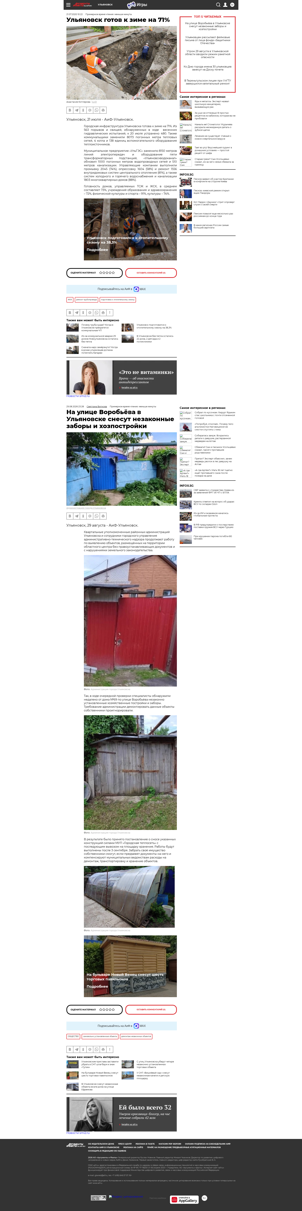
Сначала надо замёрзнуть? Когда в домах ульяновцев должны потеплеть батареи (99, 350)
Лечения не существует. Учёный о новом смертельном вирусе (213, 137)
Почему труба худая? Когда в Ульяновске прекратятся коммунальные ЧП (97, 328)
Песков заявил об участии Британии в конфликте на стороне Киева (214, 180)
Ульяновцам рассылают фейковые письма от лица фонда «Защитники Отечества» (207, 40)
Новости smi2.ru (78, 396)
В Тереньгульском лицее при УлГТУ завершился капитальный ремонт (207, 82)
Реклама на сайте (133, 1147)
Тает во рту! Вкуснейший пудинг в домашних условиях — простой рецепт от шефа (213, 150)
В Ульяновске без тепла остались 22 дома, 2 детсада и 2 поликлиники (155, 339)
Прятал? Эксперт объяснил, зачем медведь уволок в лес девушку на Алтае (213, 461)
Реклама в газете (145, 1144)
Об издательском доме (101, 1144)
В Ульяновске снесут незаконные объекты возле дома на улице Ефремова (99, 1087)
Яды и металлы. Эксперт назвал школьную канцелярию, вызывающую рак (212, 104)
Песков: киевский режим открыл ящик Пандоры (211, 191)
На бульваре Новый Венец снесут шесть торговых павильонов (125, 976)
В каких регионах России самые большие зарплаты (211, 226)
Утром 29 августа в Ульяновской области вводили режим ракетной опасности (207, 54)
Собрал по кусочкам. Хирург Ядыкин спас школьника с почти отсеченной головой (215, 415)
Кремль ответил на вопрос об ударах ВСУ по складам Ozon (214, 502)
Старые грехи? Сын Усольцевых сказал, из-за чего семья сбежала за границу (214, 162)
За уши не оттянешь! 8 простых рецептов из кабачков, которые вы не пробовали (215, 116)
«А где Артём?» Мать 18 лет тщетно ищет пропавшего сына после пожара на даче (214, 473)
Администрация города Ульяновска (86, 508)
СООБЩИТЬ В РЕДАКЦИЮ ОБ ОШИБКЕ (107, 1151)
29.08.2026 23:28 (75, 406)
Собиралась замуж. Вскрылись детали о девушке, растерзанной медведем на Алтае (213, 438)
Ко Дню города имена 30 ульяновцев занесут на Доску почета (208, 68)
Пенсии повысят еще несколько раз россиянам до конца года (213, 214)
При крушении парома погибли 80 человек (213, 537)
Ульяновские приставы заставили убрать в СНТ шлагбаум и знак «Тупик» (99, 1064)
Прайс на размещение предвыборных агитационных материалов (184, 1147)
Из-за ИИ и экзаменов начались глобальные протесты (211, 514)
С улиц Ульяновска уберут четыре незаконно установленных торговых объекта (155, 1064)
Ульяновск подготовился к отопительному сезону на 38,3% (127, 240)
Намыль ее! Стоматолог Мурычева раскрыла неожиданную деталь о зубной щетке (213, 127)
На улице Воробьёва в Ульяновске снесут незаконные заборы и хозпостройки (207, 26)
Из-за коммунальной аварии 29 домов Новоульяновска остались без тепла (99, 339)
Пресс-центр (125, 1144)
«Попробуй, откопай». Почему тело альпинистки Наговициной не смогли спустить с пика (214, 427)
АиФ (94, 102)
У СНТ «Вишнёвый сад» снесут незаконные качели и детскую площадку (153, 1075)
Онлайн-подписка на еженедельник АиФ (208, 1144)
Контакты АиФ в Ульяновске (103, 1147)
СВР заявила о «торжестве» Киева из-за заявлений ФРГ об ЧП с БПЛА (214, 491)
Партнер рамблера (157, 1198)
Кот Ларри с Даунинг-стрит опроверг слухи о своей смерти (214, 203)
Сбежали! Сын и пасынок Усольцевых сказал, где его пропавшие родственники (215, 450)
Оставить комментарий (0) (151, 273)
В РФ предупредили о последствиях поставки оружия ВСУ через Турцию (214, 526)
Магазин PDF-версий (170, 1144)
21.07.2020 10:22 (74, 14)
